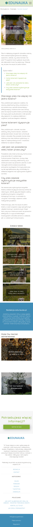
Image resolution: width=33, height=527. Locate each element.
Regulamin (16, 524)
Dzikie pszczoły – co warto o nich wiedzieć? (16, 353)
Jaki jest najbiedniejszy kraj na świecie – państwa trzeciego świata (16, 502)
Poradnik (16, 484)
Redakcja (16, 469)
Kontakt (16, 472)
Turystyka (16, 489)
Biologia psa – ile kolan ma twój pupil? (16, 255)
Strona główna (4, 9)
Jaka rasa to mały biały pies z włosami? (16, 292)
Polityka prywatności (16, 516)
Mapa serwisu (16, 520)
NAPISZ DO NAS (16, 427)
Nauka (16, 481)
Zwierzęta (13, 9)
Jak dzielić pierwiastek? (16, 508)
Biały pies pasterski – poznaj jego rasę (16, 274)
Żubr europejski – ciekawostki (16, 387)
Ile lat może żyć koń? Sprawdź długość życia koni (16, 237)
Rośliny (16, 486)
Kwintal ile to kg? (16, 505)
